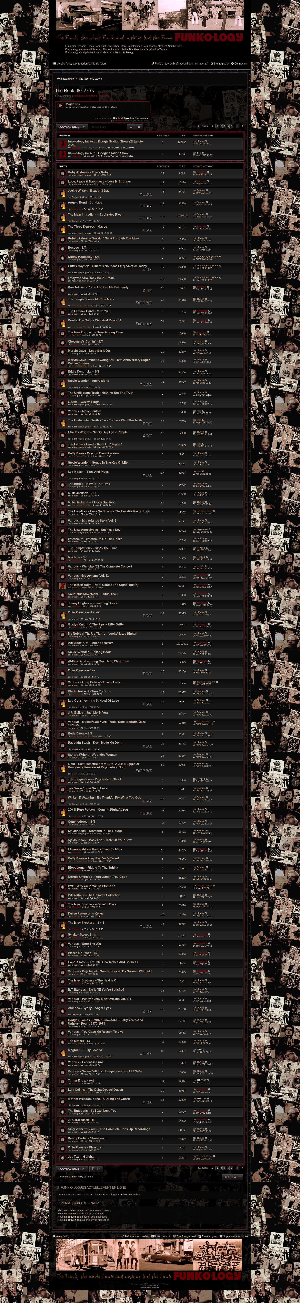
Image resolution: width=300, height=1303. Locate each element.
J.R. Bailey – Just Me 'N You (88, 712)
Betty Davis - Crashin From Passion (93, 453)
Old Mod (76, 879)
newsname (202, 529)
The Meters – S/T (80, 1041)
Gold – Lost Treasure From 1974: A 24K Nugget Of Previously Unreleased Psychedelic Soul (103, 765)
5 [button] (231, 126)
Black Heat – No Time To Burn (89, 691)
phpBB (143, 1284)
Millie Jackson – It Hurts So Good (92, 502)
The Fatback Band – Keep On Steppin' (95, 444)
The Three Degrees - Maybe (87, 226)
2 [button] (221, 126)
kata (199, 410)
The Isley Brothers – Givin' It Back (92, 904)
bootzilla (76, 916)
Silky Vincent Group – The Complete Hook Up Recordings (109, 1129)
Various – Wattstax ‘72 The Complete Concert (100, 566)
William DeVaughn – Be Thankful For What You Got (104, 797)
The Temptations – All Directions (91, 299)
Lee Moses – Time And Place (88, 471)
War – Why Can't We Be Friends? (91, 886)
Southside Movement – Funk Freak (92, 594)
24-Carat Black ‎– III (81, 1120)
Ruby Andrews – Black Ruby (88, 172)
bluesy (200, 141)
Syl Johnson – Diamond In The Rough (95, 830)
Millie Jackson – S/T (82, 493)
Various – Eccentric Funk (85, 1062)
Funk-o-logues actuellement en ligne (93, 1187)
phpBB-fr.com (153, 1285)
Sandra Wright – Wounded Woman (92, 754)
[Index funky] (150, 21)
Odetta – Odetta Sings (83, 402)
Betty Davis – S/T (80, 733)
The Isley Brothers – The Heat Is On (93, 980)
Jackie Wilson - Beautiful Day (88, 190)
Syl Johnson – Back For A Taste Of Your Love (100, 840)
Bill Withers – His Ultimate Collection (94, 895)
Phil (74, 757)
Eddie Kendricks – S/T (83, 371)
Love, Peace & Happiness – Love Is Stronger (99, 181)
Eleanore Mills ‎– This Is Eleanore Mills (95, 849)
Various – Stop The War (84, 943)
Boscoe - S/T (77, 247)
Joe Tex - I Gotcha (80, 1156)
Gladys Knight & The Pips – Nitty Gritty (96, 624)
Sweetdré (76, 335)
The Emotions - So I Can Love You (92, 1110)
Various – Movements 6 (84, 411)
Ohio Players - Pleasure (84, 1147)
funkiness (79, 95)
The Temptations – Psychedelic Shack (95, 779)
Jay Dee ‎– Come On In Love (87, 788)
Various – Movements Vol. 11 (88, 575)
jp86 (199, 152)
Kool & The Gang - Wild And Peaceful (94, 320)
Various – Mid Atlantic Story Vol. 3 (92, 520)
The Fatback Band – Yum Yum (89, 311)
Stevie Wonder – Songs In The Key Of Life (98, 462)
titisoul (200, 341)
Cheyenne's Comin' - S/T (85, 341)
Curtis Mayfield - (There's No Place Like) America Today (107, 266)
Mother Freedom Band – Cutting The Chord (99, 1098)
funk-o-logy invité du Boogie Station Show (98, 153)
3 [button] (224, 126)
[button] (211, 126)
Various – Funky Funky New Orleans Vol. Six (99, 998)
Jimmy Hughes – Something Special (93, 603)
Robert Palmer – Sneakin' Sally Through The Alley (103, 238)
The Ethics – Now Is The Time (89, 483)
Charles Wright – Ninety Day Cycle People (98, 432)
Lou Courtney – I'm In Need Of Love (93, 700)
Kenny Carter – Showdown (87, 1138)
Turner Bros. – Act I (82, 1080)
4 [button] (228, 126)
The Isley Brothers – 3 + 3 (86, 922)
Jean (74, 281)
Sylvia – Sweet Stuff (82, 934)
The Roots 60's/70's (74, 90)
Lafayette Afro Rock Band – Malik (91, 278)
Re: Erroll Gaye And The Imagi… (130, 118)
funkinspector (204, 511)
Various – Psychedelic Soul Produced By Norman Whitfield (110, 971)
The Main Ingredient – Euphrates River (95, 214)
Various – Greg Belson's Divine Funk (94, 682)
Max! (199, 1049)
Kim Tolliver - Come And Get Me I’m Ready (98, 287)
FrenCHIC (76, 587)
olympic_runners (206, 682)
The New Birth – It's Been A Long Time (95, 332)
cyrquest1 (76, 1105)
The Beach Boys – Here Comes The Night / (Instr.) (103, 584)
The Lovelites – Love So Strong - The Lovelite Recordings (109, 511)
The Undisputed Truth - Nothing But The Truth (100, 392)
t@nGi (75, 569)
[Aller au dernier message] (205, 141)
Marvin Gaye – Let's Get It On (89, 350)
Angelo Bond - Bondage (85, 202)
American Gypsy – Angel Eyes (89, 1008)
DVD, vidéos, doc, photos (122, 148)
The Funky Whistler (81, 306)
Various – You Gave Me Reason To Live (95, 1031)
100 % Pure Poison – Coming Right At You (98, 809)
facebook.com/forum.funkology (116, 52)
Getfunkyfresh (204, 1156)
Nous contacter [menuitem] (162, 1236)
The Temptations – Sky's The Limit (92, 548)
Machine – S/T (78, 557)
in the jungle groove (81, 175)
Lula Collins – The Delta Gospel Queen (95, 1089)
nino (74, 774)
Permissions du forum (80, 1203)
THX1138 (201, 1080)
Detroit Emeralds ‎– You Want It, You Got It (97, 876)
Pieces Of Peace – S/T (83, 953)
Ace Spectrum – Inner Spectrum (90, 642)
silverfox (104, 95)
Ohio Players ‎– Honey (83, 612)
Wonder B (92, 95)
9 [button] (238, 126)
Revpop (75, 197)
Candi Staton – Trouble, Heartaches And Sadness (103, 962)
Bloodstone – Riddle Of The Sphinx (93, 867)
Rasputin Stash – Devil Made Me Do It (94, 742)
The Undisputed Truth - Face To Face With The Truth (105, 420)
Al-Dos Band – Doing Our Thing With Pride (98, 661)
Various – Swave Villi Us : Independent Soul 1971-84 (105, 1071)
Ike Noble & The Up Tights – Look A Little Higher (102, 633)
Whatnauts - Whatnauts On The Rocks (95, 539)
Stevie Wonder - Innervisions (88, 380)
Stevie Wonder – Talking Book (89, 652)
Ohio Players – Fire (81, 670)
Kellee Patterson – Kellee (85, 913)
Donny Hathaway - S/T (84, 256)
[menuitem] (239, 64)
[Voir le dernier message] (126, 120)
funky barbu (77, 1044)
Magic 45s (73, 104)
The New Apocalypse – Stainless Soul (94, 529)
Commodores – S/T (81, 821)
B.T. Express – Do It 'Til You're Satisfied (96, 989)
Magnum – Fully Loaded (85, 1050)
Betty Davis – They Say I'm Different (93, 858)
